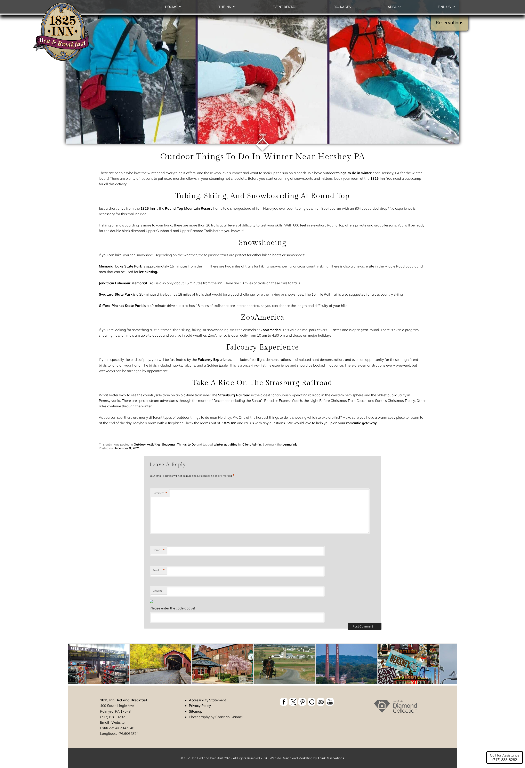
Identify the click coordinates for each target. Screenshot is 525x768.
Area (392, 7)
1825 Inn (377, 178)
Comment (160, 493)
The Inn (224, 7)
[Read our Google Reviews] (311, 702)
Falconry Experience (214, 359)
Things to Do (186, 444)
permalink (289, 444)
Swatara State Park (115, 294)
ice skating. (148, 272)
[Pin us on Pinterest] (302, 702)
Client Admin (251, 444)
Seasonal (169, 444)
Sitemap (195, 711)
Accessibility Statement (207, 700)
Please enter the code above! (172, 608)
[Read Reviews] (320, 702)
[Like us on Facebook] (284, 702)
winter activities (225, 444)
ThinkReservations (331, 758)
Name (159, 550)
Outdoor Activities (147, 444)
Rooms (171, 7)
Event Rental (285, 7)
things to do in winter (354, 173)
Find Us (444, 7)
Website (157, 590)
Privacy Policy (200, 705)
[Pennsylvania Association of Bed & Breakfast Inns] (395, 710)
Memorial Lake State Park (120, 266)
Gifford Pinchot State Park (121, 305)
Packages (342, 7)
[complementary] (262, 664)
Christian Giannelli (229, 717)
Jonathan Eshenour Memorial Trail (127, 283)
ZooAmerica (271, 330)
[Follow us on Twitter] (293, 702)
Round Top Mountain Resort (188, 208)
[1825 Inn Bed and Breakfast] (61, 61)
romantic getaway (361, 423)
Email (159, 570)
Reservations (449, 22)
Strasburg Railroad (234, 395)
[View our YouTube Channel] (330, 702)
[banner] (306, 702)
